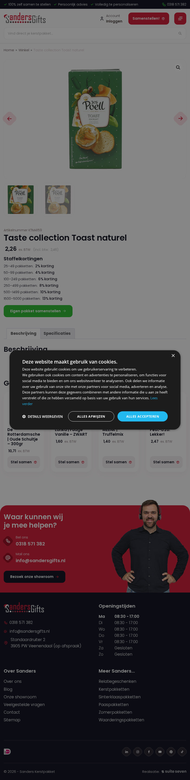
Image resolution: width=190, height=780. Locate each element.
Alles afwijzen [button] (91, 416)
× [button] (173, 356)
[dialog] (95, 390)
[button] (42, 416)
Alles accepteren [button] (142, 416)
